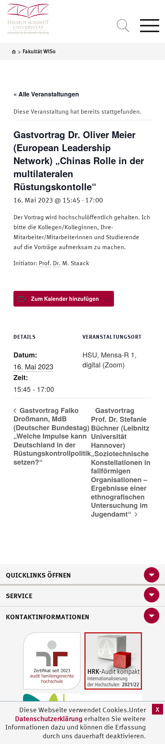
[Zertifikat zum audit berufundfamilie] (52, 660)
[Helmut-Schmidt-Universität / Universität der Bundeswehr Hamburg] (25, 17)
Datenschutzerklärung (48, 719)
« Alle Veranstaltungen (46, 94)
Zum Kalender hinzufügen (65, 298)
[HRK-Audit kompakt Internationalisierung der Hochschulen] (113, 660)
